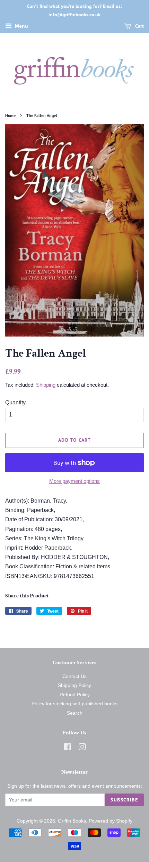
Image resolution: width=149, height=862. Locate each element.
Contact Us (74, 676)
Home (10, 115)
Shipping (45, 385)
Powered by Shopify (110, 821)
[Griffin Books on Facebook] (67, 748)
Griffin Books (72, 821)
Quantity (15, 402)
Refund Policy (75, 694)
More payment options (74, 481)
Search (74, 713)
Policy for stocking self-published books (74, 703)
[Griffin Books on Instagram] (82, 748)
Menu (21, 26)
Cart (139, 26)
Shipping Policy (74, 685)
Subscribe (124, 800)
